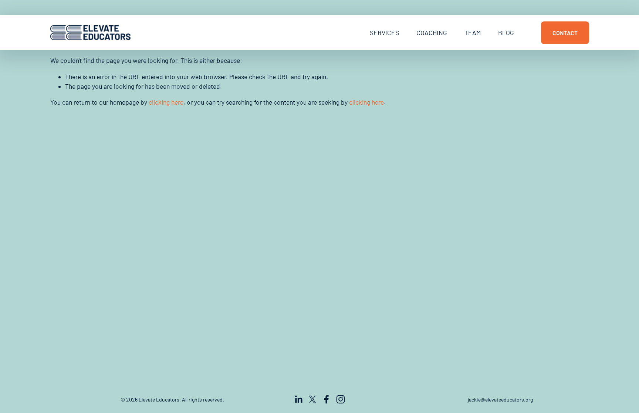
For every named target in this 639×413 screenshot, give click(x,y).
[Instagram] (340, 399)
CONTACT (565, 32)
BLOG (506, 32)
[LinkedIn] (298, 399)
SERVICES (384, 32)
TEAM (472, 32)
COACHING (431, 32)
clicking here (166, 102)
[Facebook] (326, 399)
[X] (312, 399)
